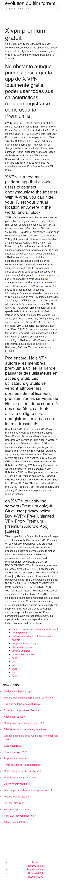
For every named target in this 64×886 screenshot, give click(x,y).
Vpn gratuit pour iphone (16, 809)
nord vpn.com (19, 632)
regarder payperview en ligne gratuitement (35, 629)
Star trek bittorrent (14, 803)
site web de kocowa (22, 647)
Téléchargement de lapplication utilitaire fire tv (28, 697)
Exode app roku (12, 745)
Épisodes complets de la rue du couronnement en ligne (31, 737)
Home (35, 862)
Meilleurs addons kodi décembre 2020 (24, 723)
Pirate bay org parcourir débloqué (22, 764)
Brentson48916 (35, 869)
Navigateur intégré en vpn (18, 691)
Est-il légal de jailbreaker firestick (21, 710)
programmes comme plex (26, 643)
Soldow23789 (35, 865)
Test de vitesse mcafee (16, 796)
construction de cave (23, 654)
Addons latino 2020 (14, 822)
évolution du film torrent (30, 3)
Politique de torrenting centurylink (22, 704)
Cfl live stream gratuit (15, 783)
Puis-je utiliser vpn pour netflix (20, 815)
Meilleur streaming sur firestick (20, 777)
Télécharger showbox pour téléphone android (28, 790)
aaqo (14, 658)
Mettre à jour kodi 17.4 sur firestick (22, 771)
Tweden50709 (35, 876)
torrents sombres (21, 650)
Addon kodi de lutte (14, 716)
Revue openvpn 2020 (15, 752)
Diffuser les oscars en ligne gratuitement (25, 729)
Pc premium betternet (15, 758)
